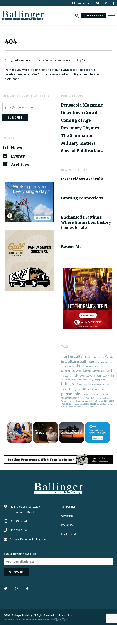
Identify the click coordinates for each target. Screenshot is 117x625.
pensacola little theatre (92, 401)
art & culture (75, 356)
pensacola (70, 393)
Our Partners (69, 506)
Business (78, 366)
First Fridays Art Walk (82, 179)
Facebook (27, 588)
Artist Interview (98, 357)
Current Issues (94, 15)
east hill (64, 380)
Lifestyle (69, 383)
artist (89, 357)
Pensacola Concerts (85, 398)
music (89, 389)
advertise (15, 74)
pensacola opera (77, 404)
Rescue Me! (72, 246)
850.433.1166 (18, 530)
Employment (68, 534)
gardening (96, 380)
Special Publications (82, 150)
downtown (71, 370)
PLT (83, 407)
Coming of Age (76, 120)
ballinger (88, 361)
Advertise (67, 515)
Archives (20, 164)
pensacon (72, 407)
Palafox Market (97, 389)
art (62, 357)
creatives (95, 366)
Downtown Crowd (79, 112)
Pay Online (84, 3)
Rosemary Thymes (80, 127)
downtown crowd (97, 370)
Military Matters (78, 143)
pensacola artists (102, 394)
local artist (101, 384)
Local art (92, 384)
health (103, 380)
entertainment (74, 379)
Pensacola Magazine (82, 105)
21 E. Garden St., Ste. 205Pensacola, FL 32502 (25, 509)
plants (79, 407)
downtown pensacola (94, 375)
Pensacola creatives (101, 398)
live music (82, 384)
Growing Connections (82, 198)
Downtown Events (67, 376)
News (16, 147)
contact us (66, 74)
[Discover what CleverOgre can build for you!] (58, 459)
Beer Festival (66, 366)
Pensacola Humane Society (71, 401)
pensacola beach (69, 397)
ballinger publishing (104, 362)
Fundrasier (87, 380)
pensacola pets (90, 404)
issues (64, 69)
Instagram (16, 588)
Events (18, 156)
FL (81, 379)
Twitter (5, 588)
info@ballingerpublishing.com (28, 539)
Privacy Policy (66, 615)
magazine (77, 388)
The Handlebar (91, 407)
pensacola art (87, 394)
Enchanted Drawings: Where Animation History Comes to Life (86, 222)
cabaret (88, 366)
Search (77, 15)
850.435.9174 (18, 521)
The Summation (77, 135)
